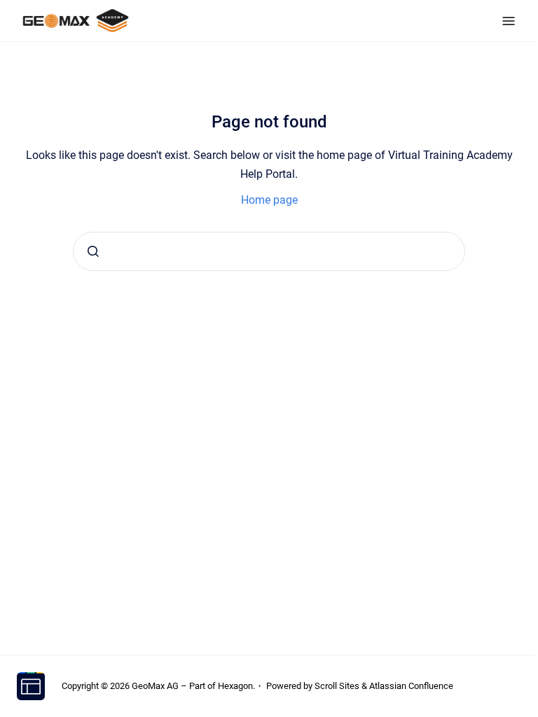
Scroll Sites (337, 686)
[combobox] (269, 251)
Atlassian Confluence (411, 686)
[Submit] (93, 251)
